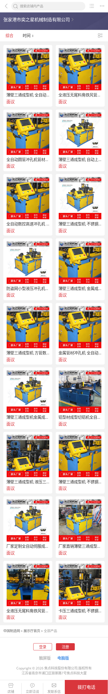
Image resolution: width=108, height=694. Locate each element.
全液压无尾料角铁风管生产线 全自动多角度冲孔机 (28, 611)
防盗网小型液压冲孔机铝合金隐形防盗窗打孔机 (28, 289)
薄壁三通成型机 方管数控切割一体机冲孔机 (28, 353)
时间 (27, 35)
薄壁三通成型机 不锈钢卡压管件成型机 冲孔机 (80, 482)
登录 (42, 646)
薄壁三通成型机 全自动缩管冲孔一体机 (28, 95)
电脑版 (63, 658)
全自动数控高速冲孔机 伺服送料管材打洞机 (28, 224)
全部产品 (50, 631)
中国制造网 (11, 631)
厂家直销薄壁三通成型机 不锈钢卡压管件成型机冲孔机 (80, 546)
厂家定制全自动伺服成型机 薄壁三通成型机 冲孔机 (28, 546)
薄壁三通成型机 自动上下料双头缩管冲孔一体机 (80, 160)
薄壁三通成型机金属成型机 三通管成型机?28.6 (28, 417)
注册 (65, 646)
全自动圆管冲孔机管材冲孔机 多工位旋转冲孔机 (28, 160)
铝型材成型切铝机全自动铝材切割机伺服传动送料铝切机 (80, 417)
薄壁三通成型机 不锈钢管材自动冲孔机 (80, 224)
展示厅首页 (32, 631)
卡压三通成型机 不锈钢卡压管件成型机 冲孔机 (80, 611)
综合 (9, 35)
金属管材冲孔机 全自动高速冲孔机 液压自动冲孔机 (80, 353)
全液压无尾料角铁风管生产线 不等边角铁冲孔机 (80, 95)
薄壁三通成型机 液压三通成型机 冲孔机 (28, 482)
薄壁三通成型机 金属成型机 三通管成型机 (80, 289)
